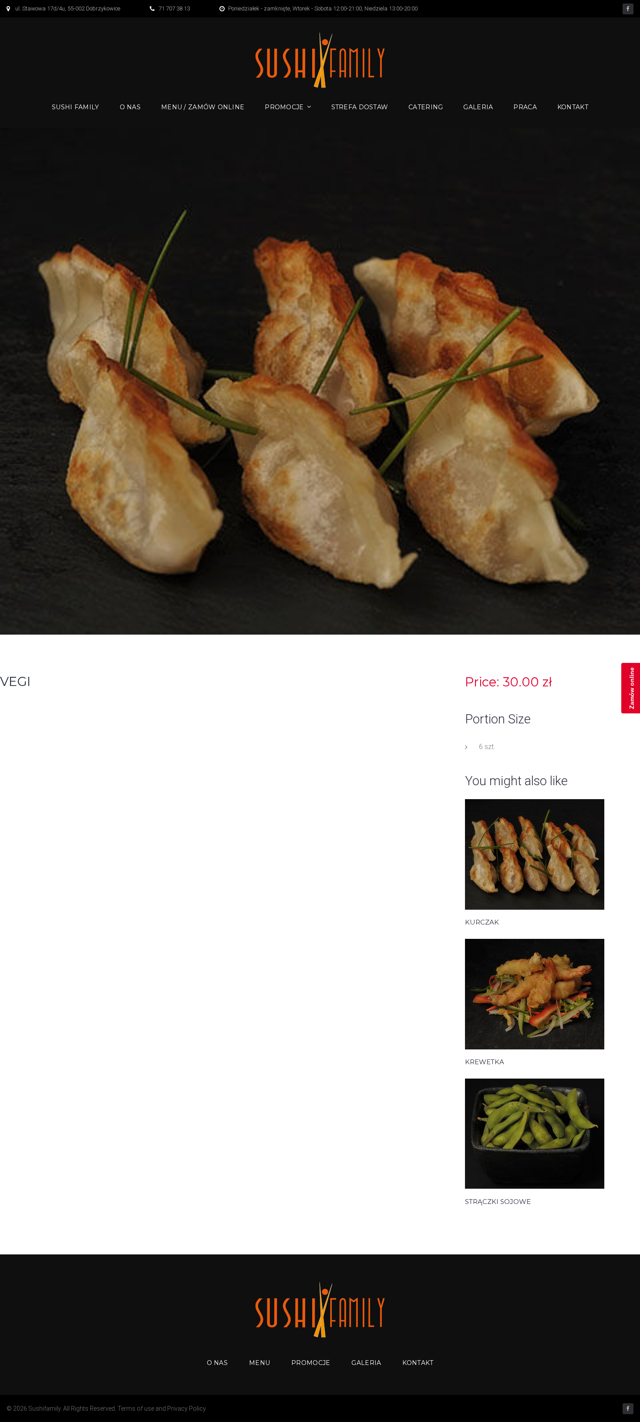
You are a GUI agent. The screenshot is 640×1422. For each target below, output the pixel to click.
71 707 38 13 (174, 8)
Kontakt (572, 107)
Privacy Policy (186, 1408)
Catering (425, 107)
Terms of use (136, 1408)
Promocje (284, 107)
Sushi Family (75, 107)
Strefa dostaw (359, 107)
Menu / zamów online (202, 107)
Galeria (478, 107)
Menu (259, 1363)
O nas (130, 107)
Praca (524, 107)
